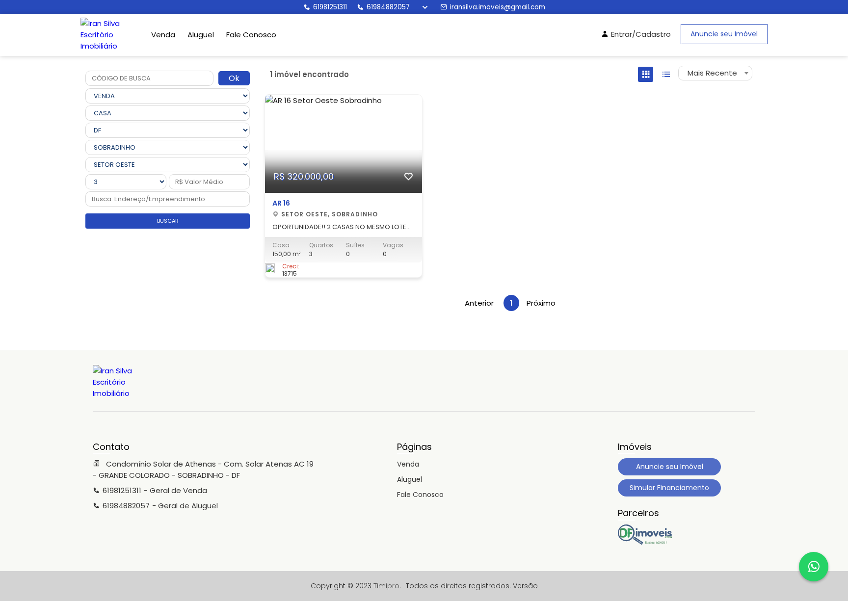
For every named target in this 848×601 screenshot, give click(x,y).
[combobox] (715, 73)
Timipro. (387, 586)
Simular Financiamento (669, 488)
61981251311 (330, 7)
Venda (163, 34)
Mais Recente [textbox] (712, 73)
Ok (234, 78)
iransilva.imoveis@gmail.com (497, 7)
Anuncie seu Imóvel (724, 34)
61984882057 (388, 7)
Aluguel (200, 34)
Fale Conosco (251, 34)
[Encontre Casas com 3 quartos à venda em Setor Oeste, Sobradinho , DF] (645, 542)
